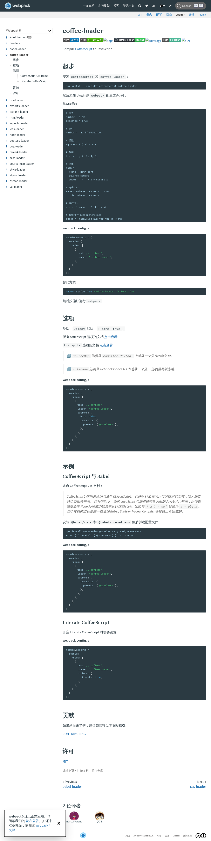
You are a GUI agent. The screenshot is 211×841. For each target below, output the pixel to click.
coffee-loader (19, 55)
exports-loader (19, 106)
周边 (127, 835)
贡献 (16, 88)
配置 (159, 14)
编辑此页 (68, 771)
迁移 (192, 14)
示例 (16, 71)
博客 (116, 5)
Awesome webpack (143, 835)
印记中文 (128, 5)
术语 (159, 835)
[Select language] (162, 6)
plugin (202, 14)
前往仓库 (97, 771)
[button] (59, 823)
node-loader (17, 135)
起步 (16, 60)
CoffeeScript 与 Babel (34, 76)
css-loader (16, 100)
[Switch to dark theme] (170, 5)
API (140, 14)
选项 (16, 65)
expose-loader (19, 112)
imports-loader (19, 123)
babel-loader (18, 49)
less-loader (17, 129)
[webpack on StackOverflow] (153, 6)
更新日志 (187, 835)
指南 (169, 14)
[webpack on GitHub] (139, 6)
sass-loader (17, 158)
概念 (149, 14)
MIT (65, 761)
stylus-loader (18, 175)
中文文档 (88, 5)
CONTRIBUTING (74, 734)
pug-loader (17, 146)
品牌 (167, 835)
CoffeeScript (84, 49)
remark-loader (18, 152)
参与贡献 (104, 5)
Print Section (18, 37)
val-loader (16, 187)
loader (180, 14)
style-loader (17, 169)
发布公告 (32, 821)
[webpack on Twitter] (146, 6)
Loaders (15, 43)
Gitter (176, 835)
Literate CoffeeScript (34, 81)
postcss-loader (19, 141)
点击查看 (110, 337)
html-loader (17, 117)
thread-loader (18, 181)
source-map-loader (22, 164)
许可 (16, 93)
